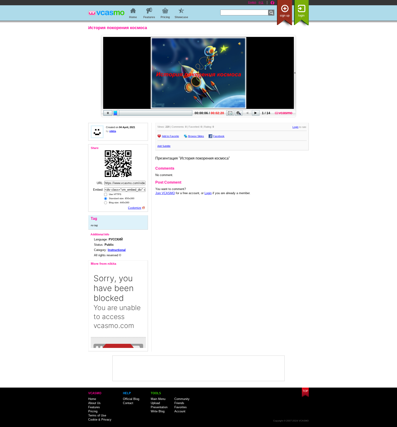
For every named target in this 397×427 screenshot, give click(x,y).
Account (179, 411)
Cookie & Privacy (99, 419)
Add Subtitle (163, 146)
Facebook (272, 3)
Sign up (284, 15)
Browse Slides (196, 136)
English (252, 2)
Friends (179, 403)
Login (301, 15)
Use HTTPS (114, 194)
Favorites (180, 407)
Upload (155, 403)
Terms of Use (97, 415)
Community (182, 399)
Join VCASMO (165, 193)
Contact (128, 403)
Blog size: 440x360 (118, 202)
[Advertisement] (198, 368)
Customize (134, 208)
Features (94, 407)
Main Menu (158, 399)
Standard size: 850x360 (121, 198)
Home (92, 399)
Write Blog (157, 411)
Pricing (92, 411)
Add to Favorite (170, 136)
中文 (261, 2)
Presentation (159, 407)
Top (305, 391)
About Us (94, 403)
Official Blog (131, 399)
